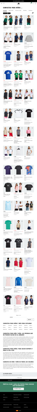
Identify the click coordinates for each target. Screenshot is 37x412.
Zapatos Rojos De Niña (30, 327)
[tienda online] (18, 4)
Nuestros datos (16, 397)
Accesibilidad (26, 407)
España (20, 410)
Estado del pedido (26, 394)
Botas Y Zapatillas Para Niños (31, 325)
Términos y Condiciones (17, 407)
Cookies (25, 404)
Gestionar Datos (16, 404)
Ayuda (4, 399)
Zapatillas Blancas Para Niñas (10, 329)
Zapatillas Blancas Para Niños (15, 325)
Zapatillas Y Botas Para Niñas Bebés (26, 327)
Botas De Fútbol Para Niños (21, 325)
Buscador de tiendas (17, 399)
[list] (18, 10)
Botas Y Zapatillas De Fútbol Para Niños (21, 327)
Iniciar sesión (10, 380)
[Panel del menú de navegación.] (1, 3)
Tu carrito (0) (27, 380)
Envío (4, 394)
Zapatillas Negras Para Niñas (21, 329)
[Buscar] (33, 3)
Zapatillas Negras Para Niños (26, 325)
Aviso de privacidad (6, 407)
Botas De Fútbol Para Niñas (16, 329)
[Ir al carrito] (35, 3)
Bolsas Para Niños (5, 329)
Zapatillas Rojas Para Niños (31, 329)
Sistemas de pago (26, 397)
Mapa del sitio (5, 397)
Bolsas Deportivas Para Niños (5, 327)
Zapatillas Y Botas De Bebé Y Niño (26, 329)
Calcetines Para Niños (10, 325)
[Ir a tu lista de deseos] (4, 3)
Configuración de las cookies (7, 404)
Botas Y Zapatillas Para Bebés (10, 327)
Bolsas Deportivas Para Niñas (5, 325)
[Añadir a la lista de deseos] (11, 17)
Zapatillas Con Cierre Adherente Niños (15, 327)
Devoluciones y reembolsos (17, 394)
